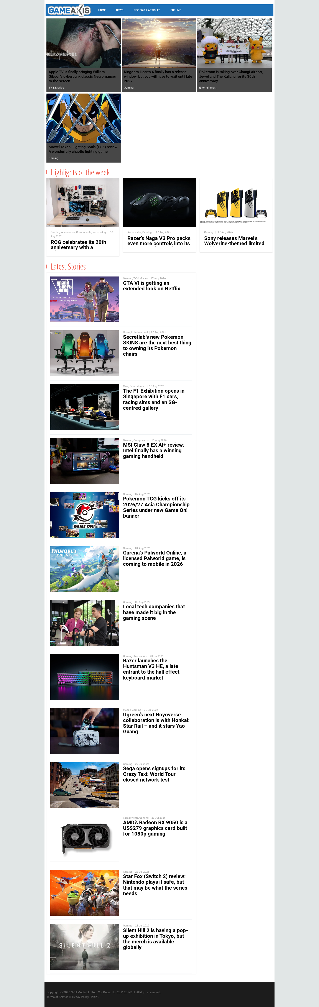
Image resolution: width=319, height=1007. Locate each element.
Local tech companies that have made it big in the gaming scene (154, 612)
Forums (176, 10)
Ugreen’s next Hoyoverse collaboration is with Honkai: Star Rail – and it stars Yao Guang (156, 723)
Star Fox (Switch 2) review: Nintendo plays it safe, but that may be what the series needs (155, 885)
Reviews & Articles (147, 10)
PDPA (95, 997)
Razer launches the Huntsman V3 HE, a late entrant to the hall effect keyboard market (151, 669)
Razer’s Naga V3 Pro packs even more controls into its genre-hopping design (159, 243)
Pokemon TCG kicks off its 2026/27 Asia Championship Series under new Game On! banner (156, 507)
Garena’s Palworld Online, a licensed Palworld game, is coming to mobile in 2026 (154, 558)
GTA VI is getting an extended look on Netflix (151, 286)
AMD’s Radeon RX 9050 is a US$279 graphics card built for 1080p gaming (155, 828)
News (119, 10)
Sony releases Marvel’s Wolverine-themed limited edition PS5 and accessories (234, 246)
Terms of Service (57, 997)
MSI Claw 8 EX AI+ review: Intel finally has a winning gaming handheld (153, 450)
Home (102, 10)
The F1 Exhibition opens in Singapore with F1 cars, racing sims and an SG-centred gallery (153, 399)
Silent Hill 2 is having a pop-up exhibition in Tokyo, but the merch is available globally (155, 939)
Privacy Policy (79, 997)
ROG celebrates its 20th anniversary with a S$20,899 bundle (78, 247)
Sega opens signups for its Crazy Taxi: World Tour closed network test (154, 774)
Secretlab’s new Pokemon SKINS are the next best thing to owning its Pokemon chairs (157, 345)
